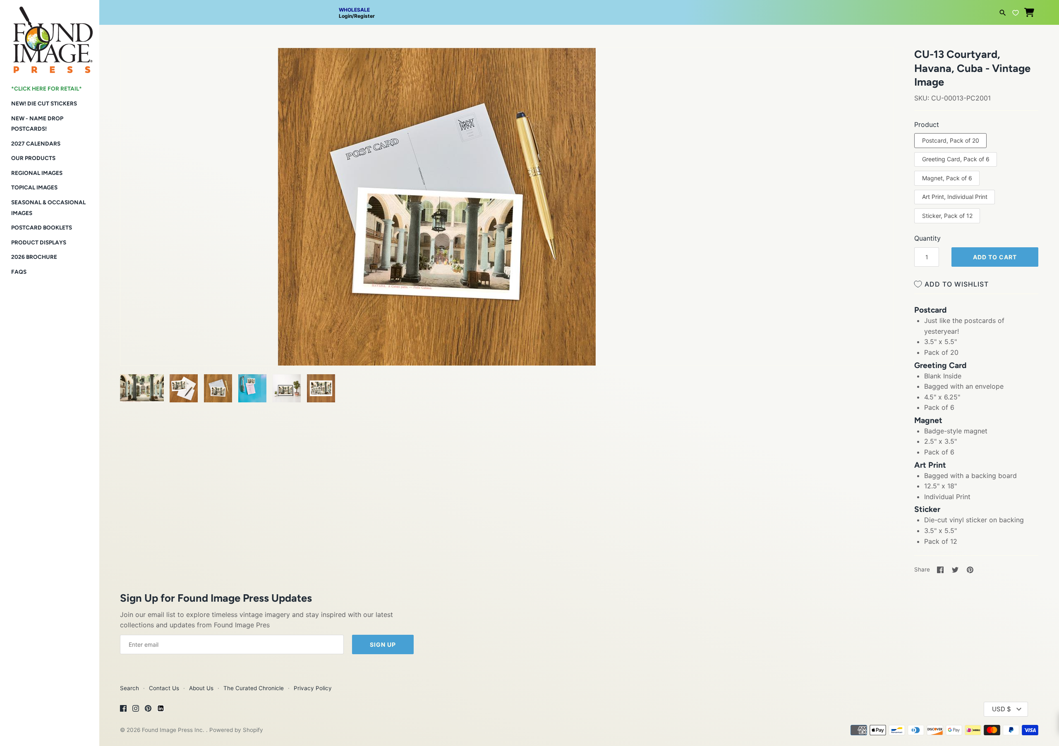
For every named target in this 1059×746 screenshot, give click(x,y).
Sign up (383, 644)
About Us (201, 688)
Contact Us (164, 688)
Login (345, 16)
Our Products (33, 158)
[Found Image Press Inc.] (49, 36)
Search (129, 688)
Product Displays (38, 242)
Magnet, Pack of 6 (947, 178)
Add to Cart (995, 257)
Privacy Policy (313, 688)
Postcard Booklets (41, 227)
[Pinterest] (148, 709)
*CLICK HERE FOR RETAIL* (46, 88)
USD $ (1001, 709)
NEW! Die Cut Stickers (44, 103)
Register (364, 16)
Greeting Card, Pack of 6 (956, 159)
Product (926, 124)
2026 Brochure (34, 256)
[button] (138, 64)
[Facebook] (123, 709)
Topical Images (34, 187)
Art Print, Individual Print (954, 196)
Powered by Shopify (236, 730)
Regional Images (36, 173)
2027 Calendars (35, 143)
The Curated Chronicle (253, 688)
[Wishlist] (1015, 11)
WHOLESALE (354, 10)
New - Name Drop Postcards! (37, 123)
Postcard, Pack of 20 (950, 140)
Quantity (927, 238)
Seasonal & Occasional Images (48, 207)
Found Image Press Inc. (174, 730)
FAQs (18, 271)
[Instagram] (135, 709)
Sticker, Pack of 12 (947, 215)
